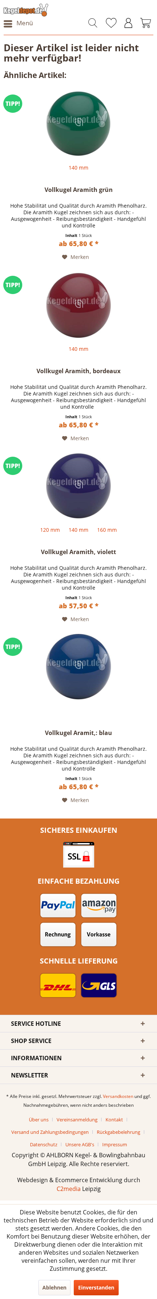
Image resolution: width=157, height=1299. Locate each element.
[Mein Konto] (128, 23)
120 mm (50, 529)
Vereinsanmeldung (77, 1119)
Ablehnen (54, 1287)
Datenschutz (43, 1144)
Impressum (114, 1144)
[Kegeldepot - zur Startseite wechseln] (41, 10)
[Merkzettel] (111, 23)
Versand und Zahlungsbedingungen (50, 1132)
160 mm (107, 529)
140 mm (78, 167)
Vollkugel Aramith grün (79, 190)
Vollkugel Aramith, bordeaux (78, 371)
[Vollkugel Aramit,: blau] (78, 667)
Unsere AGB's (79, 1144)
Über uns (39, 1119)
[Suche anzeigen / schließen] (92, 23)
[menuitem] (18, 23)
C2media (69, 1189)
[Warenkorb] (145, 23)
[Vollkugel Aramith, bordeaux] (78, 305)
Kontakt (114, 1119)
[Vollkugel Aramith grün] (78, 124)
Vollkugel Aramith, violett (78, 552)
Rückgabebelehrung (118, 1132)
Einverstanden (96, 1287)
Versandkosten (118, 1096)
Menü (24, 23)
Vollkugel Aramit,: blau (78, 733)
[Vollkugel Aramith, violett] (78, 486)
